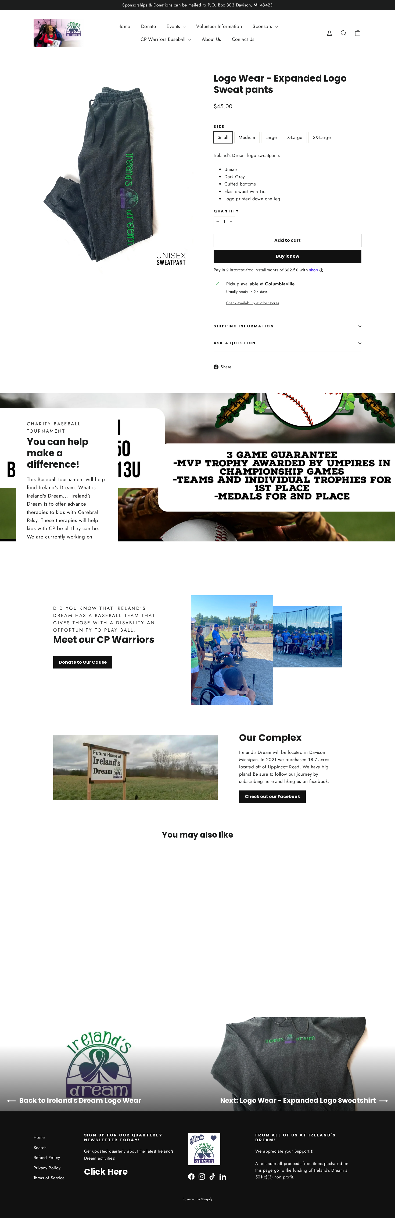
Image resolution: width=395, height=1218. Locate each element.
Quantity (226, 211)
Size (219, 127)
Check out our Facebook (272, 796)
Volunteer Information (219, 26)
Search (40, 1147)
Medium (247, 137)
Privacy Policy (47, 1168)
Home (123, 26)
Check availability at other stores (252, 303)
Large (271, 137)
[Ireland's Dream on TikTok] (212, 1176)
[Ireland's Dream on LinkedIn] (223, 1176)
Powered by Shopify (198, 1199)
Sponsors (263, 26)
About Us (211, 39)
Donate (148, 26)
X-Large (295, 137)
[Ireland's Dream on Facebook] (191, 1176)
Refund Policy (47, 1157)
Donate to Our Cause (83, 662)
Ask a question (235, 343)
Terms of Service (49, 1178)
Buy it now (287, 256)
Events (174, 26)
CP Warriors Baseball (164, 39)
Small (223, 137)
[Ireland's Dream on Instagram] (202, 1176)
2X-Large (322, 137)
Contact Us (243, 39)
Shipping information (244, 326)
